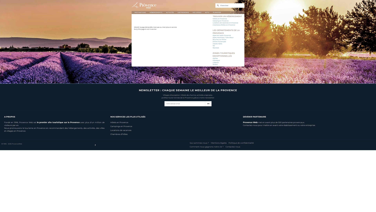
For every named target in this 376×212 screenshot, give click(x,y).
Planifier (217, 12)
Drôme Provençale (219, 41)
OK (208, 103)
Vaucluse (216, 48)
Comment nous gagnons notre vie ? (207, 147)
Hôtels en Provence (220, 19)
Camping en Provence (221, 21)
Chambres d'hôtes (119, 134)
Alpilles (215, 58)
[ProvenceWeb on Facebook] (141, 145)
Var (214, 46)
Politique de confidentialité (241, 143)
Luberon (216, 62)
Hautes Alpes (217, 44)
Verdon (215, 64)
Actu (207, 12)
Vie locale (197, 12)
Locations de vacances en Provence (225, 23)
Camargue (216, 60)
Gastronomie (183, 12)
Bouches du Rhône (219, 39)
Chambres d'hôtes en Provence (224, 25)
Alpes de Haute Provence (222, 35)
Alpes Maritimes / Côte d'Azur (223, 37)
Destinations (140, 12)
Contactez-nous (250, 125)
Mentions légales (219, 143)
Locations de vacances (120, 130)
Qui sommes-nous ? (199, 143)
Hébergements (156, 12)
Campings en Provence (121, 126)
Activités (170, 12)
